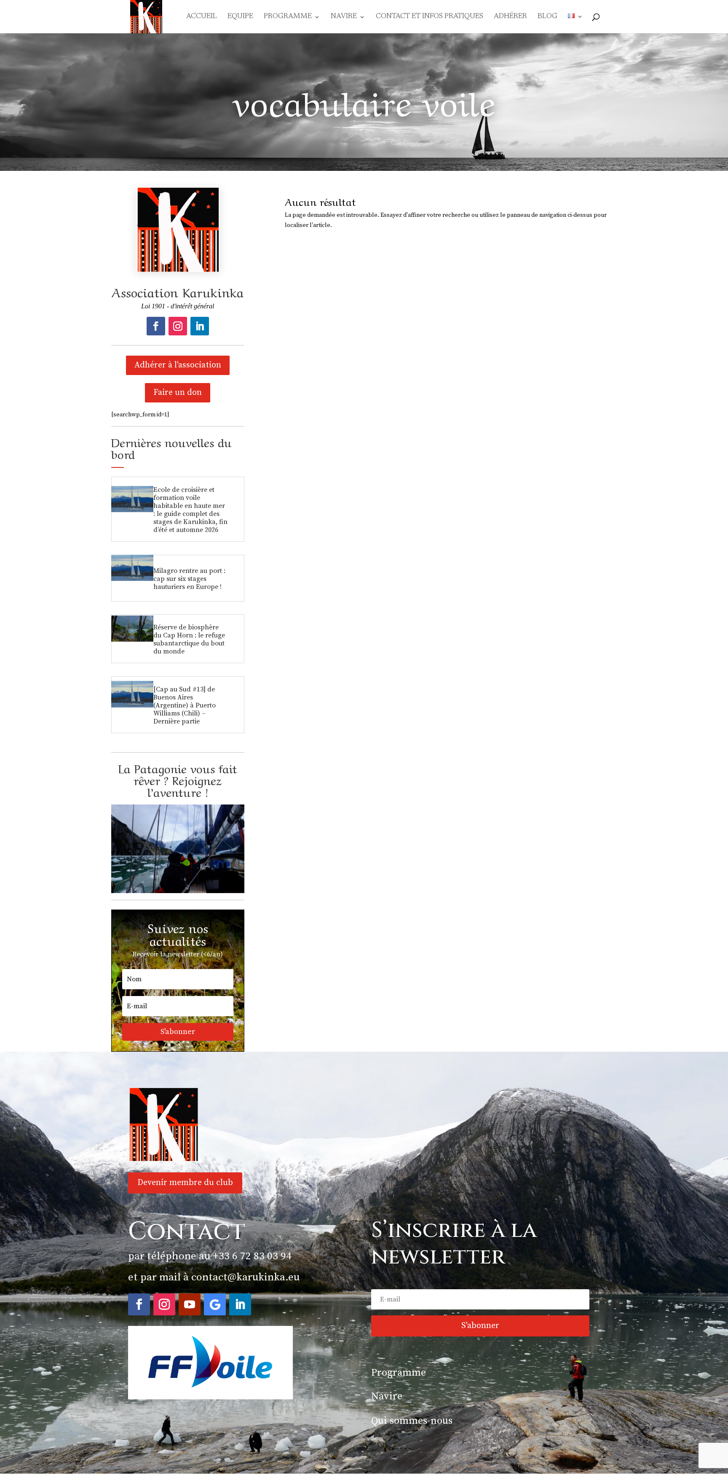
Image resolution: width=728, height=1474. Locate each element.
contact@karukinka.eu (245, 1277)
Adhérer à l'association (177, 365)
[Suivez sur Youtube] (190, 1304)
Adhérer (510, 17)
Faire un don (177, 392)
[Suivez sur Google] (215, 1304)
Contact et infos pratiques (429, 17)
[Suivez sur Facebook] (156, 326)
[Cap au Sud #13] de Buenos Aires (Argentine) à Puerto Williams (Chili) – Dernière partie (184, 705)
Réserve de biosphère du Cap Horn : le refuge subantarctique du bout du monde (189, 639)
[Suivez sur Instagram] (178, 326)
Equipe (240, 17)
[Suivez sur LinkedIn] (199, 326)
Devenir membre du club (185, 1182)
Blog (547, 17)
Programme (288, 17)
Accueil (201, 17)
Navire (344, 17)
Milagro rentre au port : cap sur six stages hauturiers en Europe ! (189, 579)
